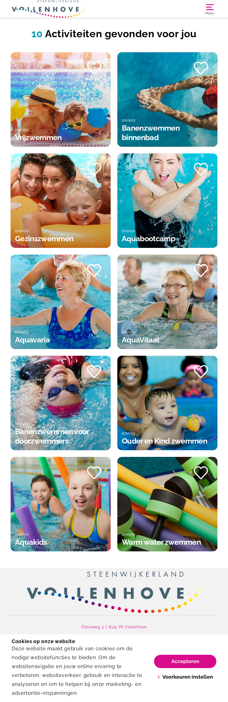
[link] (114, 592)
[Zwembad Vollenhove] (63, 9)
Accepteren (185, 661)
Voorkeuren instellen (187, 677)
